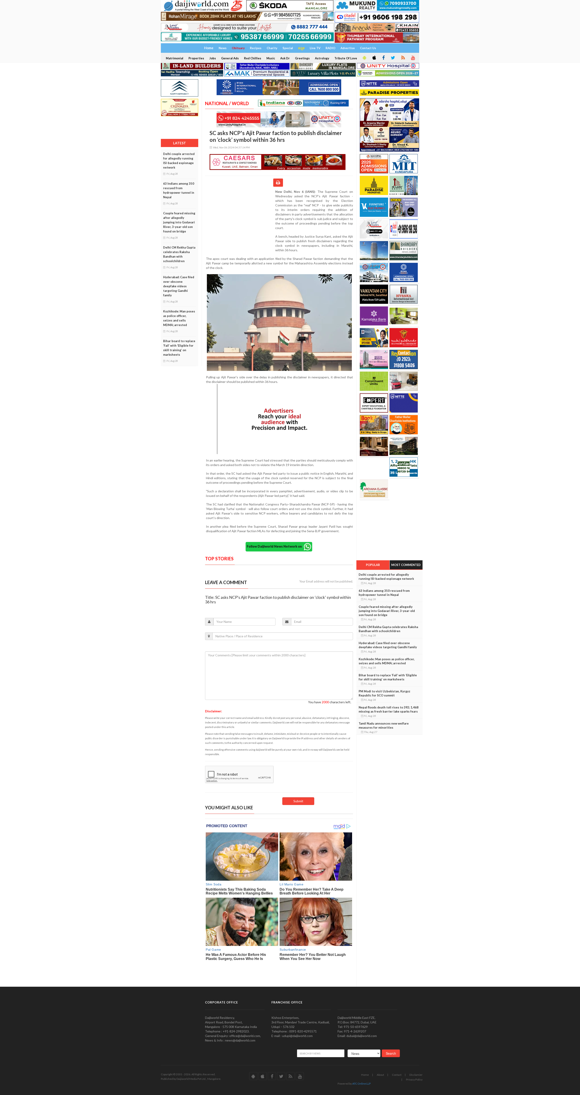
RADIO (330, 48)
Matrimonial (174, 58)
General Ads (230, 58)
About (380, 1074)
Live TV (315, 48)
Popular (373, 565)
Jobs (212, 58)
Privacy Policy (414, 1079)
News (223, 48)
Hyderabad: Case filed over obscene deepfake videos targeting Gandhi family (178, 286)
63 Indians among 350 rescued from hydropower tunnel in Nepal (178, 190)
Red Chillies (252, 58)
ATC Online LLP (361, 1083)
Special (288, 48)
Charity (272, 48)
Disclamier (416, 1074)
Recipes (255, 48)
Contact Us (368, 48)
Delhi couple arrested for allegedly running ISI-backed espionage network (179, 160)
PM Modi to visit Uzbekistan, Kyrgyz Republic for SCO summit (384, 693)
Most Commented (406, 565)
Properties (196, 58)
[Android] (364, 58)
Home (365, 1074)
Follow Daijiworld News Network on (275, 546)
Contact (396, 1074)
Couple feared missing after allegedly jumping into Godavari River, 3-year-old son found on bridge (179, 222)
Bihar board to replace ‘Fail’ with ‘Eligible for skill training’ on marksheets (179, 347)
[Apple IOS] (374, 58)
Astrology (322, 58)
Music (270, 58)
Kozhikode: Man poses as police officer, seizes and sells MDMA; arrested (179, 318)
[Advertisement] (240, 219)
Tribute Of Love (345, 58)
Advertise (348, 48)
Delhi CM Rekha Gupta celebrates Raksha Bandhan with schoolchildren (179, 254)
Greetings (302, 58)
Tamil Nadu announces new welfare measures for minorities (384, 725)
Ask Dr (285, 58)
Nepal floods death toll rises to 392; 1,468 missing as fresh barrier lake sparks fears (388, 709)
